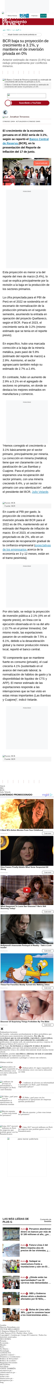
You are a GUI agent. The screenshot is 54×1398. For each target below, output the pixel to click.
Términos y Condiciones (10, 1357)
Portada (3, 1341)
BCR (2, 790)
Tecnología (4, 1351)
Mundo (3, 1345)
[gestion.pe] (16, 22)
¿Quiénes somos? (7, 1355)
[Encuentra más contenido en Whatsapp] (26, 72)
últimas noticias (6, 1062)
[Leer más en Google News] (5, 72)
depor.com (4, 1374)
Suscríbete (43, 22)
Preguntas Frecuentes (8, 1363)
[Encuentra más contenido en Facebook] (10, 72)
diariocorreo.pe (6, 1378)
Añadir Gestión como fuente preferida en (22, 34)
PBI (2, 788)
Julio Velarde (40, 491)
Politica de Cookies (8, 1361)
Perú (2, 1347)
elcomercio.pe (6, 1370)
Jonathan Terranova (19, 117)
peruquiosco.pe (6, 1380)
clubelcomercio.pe (7, 1372)
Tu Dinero (4, 1349)
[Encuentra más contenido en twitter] (15, 72)
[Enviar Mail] (5, 117)
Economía (4, 1343)
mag (2, 1382)
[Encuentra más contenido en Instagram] (36, 72)
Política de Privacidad (9, 1359)
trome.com (4, 1376)
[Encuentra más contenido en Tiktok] (31, 72)
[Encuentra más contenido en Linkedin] (21, 72)
